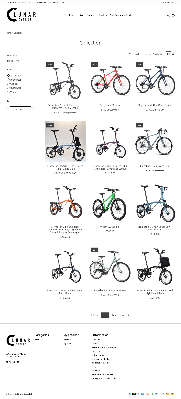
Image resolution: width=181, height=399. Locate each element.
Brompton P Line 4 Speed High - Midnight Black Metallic (65, 106)
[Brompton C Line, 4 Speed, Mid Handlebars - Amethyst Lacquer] (109, 141)
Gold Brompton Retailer (121, 15)
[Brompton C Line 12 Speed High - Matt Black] (65, 266)
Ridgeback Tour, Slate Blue (154, 165)
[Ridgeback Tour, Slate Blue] (154, 141)
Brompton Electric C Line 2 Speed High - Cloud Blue (65, 167)
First (105, 315)
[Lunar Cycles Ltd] (21, 15)
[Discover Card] (147, 394)
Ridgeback (15, 87)
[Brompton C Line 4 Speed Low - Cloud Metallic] (154, 202)
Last (114, 315)
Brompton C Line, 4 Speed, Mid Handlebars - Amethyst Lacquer (110, 167)
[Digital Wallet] (162, 394)
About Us (91, 15)
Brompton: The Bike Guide (104, 378)
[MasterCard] (134, 394)
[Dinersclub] (156, 394)
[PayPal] (167, 394)
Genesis (14, 83)
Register (67, 339)
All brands (15, 75)
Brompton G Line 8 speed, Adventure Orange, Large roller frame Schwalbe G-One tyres (65, 229)
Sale (81, 15)
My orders (68, 343)
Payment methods (100, 359)
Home (8, 32)
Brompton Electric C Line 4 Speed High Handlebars (155, 292)
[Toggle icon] (168, 15)
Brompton (16, 79)
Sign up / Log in (169, 2)
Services (103, 15)
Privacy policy (98, 355)
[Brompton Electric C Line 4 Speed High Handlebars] (154, 266)
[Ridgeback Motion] (109, 81)
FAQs (94, 366)
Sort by (147, 54)
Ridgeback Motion (110, 105)
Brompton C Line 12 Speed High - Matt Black (65, 292)
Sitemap (96, 370)
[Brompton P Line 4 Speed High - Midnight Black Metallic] (65, 81)
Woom (13, 92)
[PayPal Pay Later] (172, 394)
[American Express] (142, 394)
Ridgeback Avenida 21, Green (110, 290)
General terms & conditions (104, 347)
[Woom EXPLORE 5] (109, 202)
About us (96, 339)
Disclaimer (96, 351)
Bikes (10, 60)
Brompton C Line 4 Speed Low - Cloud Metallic (155, 228)
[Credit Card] (129, 394)
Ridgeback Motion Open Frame (155, 105)
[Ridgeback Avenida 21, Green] (109, 266)
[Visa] (138, 394)
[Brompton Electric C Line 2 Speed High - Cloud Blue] (65, 141)
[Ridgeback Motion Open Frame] (154, 81)
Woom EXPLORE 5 (110, 226)
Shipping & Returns (100, 362)
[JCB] (151, 394)
